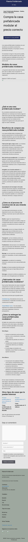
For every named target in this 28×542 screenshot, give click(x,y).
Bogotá (4, 500)
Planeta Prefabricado (14, 1)
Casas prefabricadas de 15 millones (20, 405)
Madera (4, 517)
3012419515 (5, 486)
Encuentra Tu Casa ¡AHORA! (12, 37)
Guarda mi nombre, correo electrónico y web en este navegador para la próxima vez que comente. (14, 456)
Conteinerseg (5, 299)
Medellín (4, 498)
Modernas (4, 512)
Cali (3, 502)
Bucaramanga (5, 505)
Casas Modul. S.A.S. (7, 305)
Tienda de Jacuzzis (7, 525)
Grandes (4, 514)
